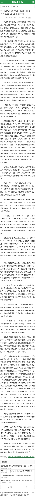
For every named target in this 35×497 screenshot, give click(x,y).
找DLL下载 (17, 2)
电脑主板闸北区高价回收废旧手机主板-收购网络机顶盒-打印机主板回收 (17, 480)
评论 (29, 17)
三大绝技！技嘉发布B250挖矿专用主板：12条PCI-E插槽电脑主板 (17, 466)
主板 (14, 6)
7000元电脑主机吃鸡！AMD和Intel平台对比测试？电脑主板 (17, 475)
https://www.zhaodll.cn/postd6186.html (21, 457)
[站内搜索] (33, 2)
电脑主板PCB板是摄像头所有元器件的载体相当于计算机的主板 (17, 471)
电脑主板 (4, 462)
